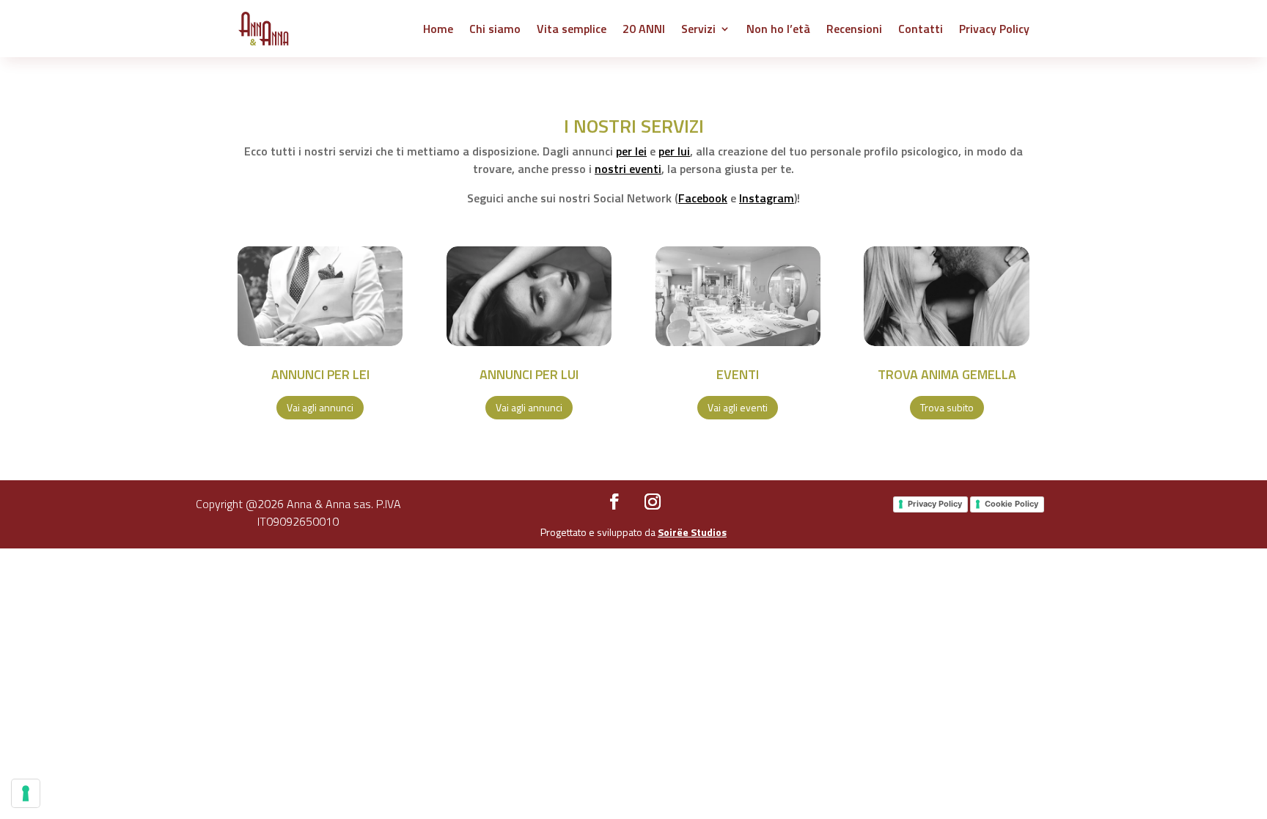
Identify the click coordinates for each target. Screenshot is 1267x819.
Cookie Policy (1011, 504)
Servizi (698, 28)
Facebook (702, 198)
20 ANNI (644, 28)
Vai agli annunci (320, 407)
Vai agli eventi (738, 407)
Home (438, 28)
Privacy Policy (994, 28)
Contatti (920, 28)
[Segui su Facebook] (614, 501)
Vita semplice (571, 28)
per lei (631, 151)
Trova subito (947, 407)
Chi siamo (495, 28)
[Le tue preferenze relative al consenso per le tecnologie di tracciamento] (26, 793)
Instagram (766, 198)
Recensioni (854, 28)
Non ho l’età (778, 28)
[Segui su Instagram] (652, 501)
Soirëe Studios (692, 532)
